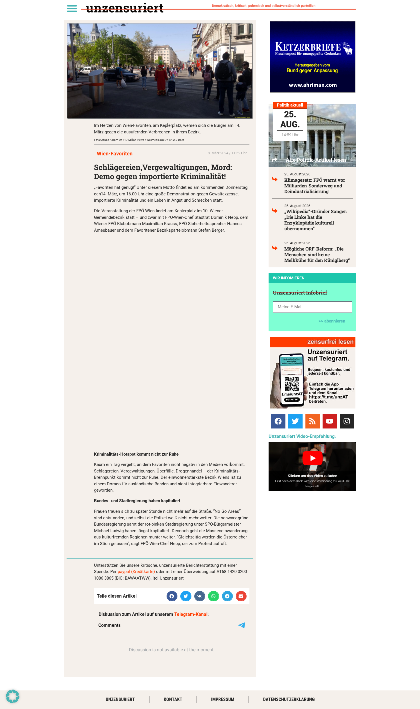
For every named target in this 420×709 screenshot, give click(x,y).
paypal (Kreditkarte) (136, 571)
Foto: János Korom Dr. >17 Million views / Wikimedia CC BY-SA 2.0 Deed (139, 139)
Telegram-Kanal (190, 614)
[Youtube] (330, 421)
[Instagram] (347, 421)
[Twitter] (295, 421)
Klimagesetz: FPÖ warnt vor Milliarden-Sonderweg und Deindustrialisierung (314, 185)
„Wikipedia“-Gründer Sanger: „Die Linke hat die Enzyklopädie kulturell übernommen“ (315, 219)
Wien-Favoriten (115, 154)
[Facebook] (278, 421)
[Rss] (312, 421)
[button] (72, 8)
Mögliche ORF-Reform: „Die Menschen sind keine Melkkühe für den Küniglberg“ (317, 254)
